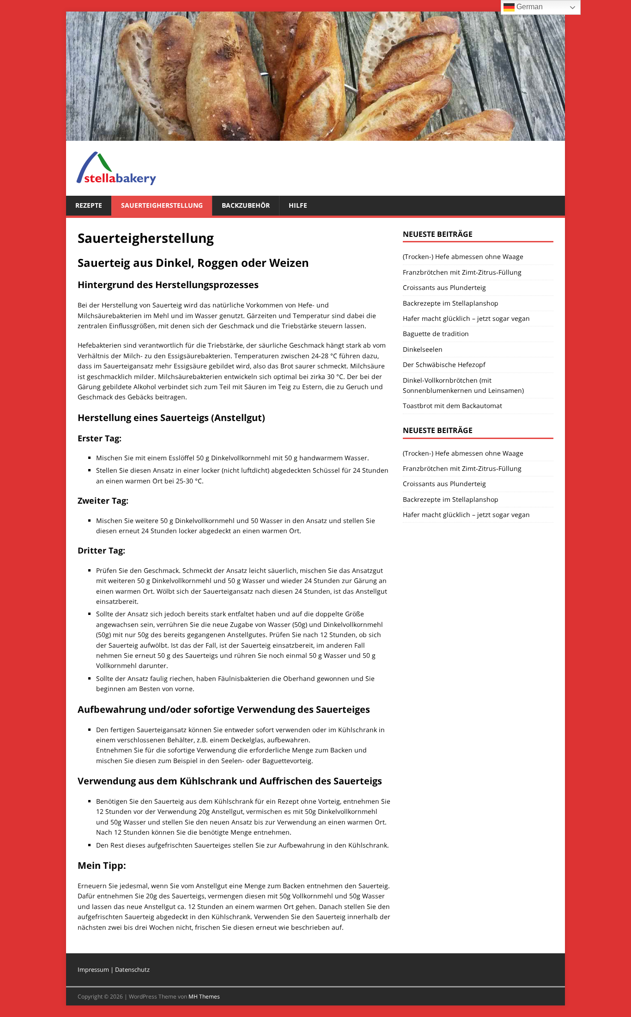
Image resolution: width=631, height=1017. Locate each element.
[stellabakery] (315, 135)
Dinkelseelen (423, 349)
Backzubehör (246, 205)
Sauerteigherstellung (162, 205)
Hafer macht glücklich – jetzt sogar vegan (466, 318)
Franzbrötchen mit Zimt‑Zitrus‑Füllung (462, 272)
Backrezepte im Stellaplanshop (450, 303)
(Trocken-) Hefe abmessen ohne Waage (463, 256)
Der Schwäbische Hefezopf (444, 364)
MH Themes (204, 996)
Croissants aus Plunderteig (444, 287)
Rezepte (88, 205)
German (529, 7)
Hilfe (298, 205)
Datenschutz (132, 969)
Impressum (93, 969)
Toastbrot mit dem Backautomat (452, 405)
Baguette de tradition (436, 333)
